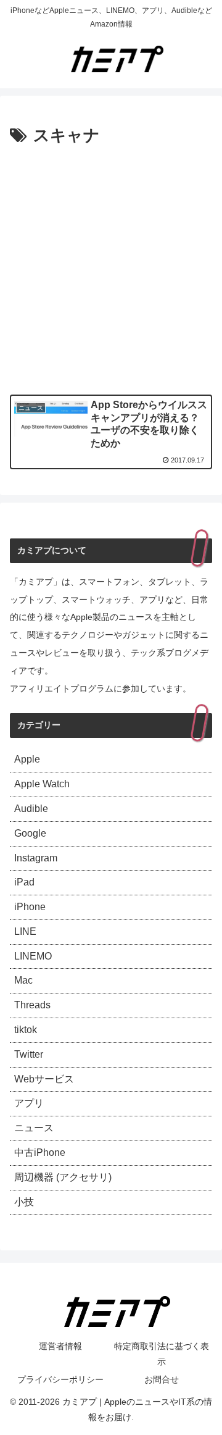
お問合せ (161, 1379)
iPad (24, 882)
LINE (25, 931)
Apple (27, 759)
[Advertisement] (111, 267)
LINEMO (33, 956)
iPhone (30, 907)
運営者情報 (60, 1346)
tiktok (25, 1029)
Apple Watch (42, 784)
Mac (23, 980)
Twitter (28, 1054)
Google (30, 833)
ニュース (34, 1128)
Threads (32, 1005)
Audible (31, 808)
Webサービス (44, 1079)
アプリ (29, 1103)
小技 (24, 1202)
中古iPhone (39, 1152)
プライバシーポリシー (60, 1379)
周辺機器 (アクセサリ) (63, 1177)
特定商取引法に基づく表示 (161, 1353)
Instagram (35, 858)
